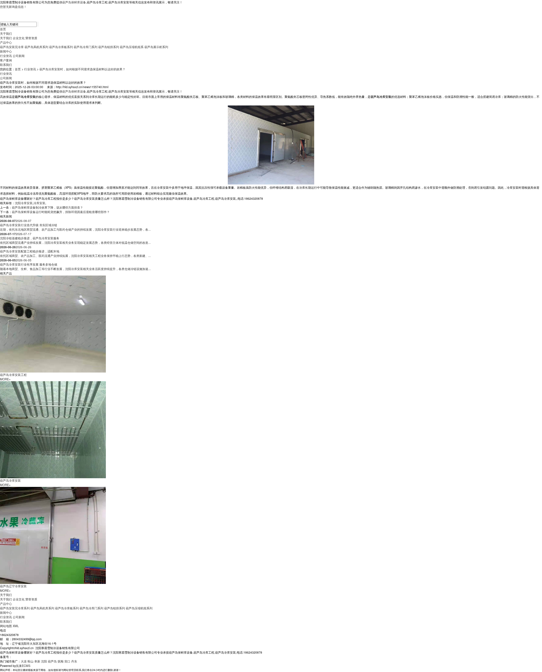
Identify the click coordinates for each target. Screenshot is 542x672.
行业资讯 (6, 56)
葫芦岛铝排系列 (108, 47)
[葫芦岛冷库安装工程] (53, 323)
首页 (3, 29)
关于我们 (6, 33)
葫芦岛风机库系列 (36, 47)
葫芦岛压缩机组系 (132, 47)
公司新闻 (19, 56)
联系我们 (6, 64)
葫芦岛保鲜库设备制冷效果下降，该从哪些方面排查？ (47, 207)
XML (16, 626)
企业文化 (19, 38)
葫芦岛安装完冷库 (12, 47)
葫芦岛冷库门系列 (85, 47)
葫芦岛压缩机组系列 (139, 608)
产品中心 (6, 42)
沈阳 (44, 661)
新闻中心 (6, 51)
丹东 (74, 661)
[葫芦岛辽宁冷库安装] (53, 535)
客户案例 (6, 60)
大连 (24, 661)
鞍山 (30, 661)
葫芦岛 (52, 661)
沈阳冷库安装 (24, 203)
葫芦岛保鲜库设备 (74, 2)
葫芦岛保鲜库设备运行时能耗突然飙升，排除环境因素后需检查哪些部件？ (61, 212)
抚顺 (61, 661)
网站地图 (6, 626)
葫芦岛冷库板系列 (61, 47)
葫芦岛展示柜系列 (156, 47)
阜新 (37, 661)
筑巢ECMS (23, 666)
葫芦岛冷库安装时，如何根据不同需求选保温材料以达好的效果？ (82, 69)
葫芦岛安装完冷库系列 (15, 608)
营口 (67, 661)
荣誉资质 (31, 38)
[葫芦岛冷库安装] (53, 429)
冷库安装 (39, 203)
